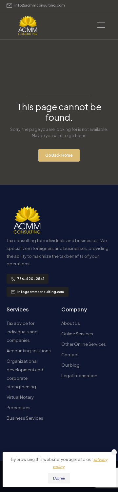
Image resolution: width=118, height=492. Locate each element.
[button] (114, 452)
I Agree (59, 478)
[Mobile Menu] (101, 25)
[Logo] (28, 25)
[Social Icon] (7, 435)
